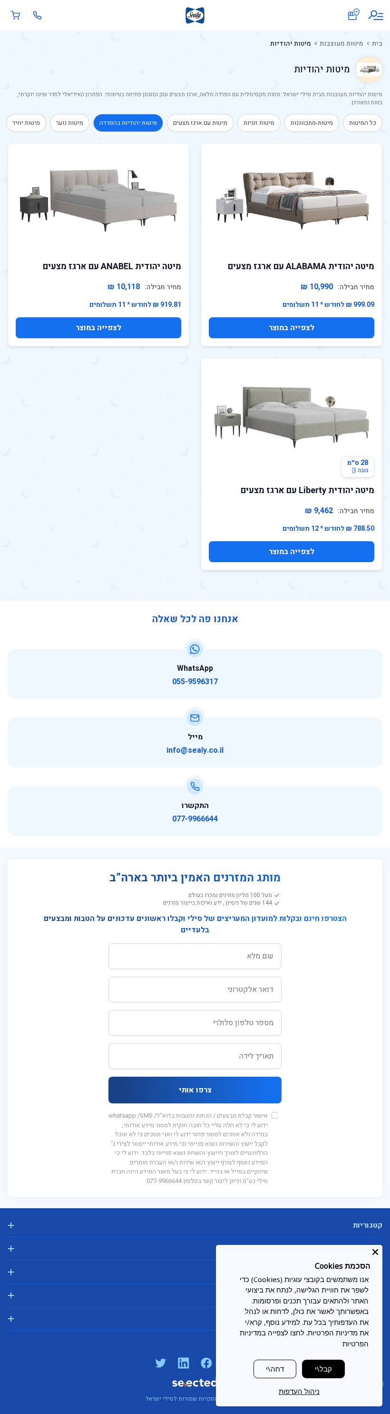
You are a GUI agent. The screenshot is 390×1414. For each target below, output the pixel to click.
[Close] (375, 1252)
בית (377, 44)
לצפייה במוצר (291, 327)
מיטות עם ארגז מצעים (200, 122)
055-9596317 (195, 681)
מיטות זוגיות (259, 122)
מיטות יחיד (26, 122)
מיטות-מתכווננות (312, 122)
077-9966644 (195, 819)
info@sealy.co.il (195, 750)
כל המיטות (362, 122)
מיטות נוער (69, 122)
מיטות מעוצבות (341, 44)
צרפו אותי (195, 1090)
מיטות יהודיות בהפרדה (128, 122)
